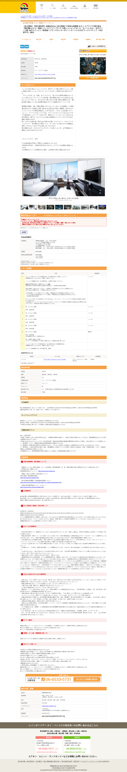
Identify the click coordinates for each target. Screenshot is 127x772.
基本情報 (95, 8)
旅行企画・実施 (100, 40)
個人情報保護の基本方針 (52, 761)
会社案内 (39, 761)
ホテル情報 (63, 8)
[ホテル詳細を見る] (93, 78)
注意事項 (88, 40)
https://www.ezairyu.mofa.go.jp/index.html (32, 487)
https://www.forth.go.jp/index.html (29, 477)
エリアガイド (85, 8)
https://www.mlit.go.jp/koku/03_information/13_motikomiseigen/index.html (40, 482)
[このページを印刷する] (97, 46)
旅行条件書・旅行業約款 (26, 761)
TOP (41, 8)
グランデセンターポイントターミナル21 (45, 74)
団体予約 (76, 761)
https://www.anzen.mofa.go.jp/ (46, 471)
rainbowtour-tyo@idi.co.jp (46, 752)
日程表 (51, 40)
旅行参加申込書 (67, 761)
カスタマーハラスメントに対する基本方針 (95, 761)
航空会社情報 (74, 8)
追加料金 (75, 40)
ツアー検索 (52, 8)
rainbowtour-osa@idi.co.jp (49, 706)
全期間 (24, 232)
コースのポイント (26, 40)
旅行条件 (63, 40)
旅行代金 (38, 40)
